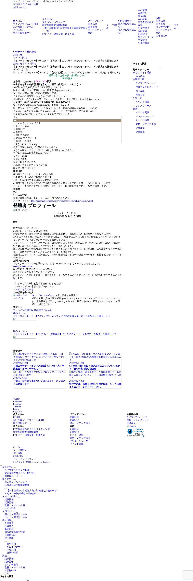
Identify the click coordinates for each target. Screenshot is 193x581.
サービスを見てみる (23, 289)
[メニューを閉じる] (1, 465)
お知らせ (17, 63)
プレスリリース (143, 105)
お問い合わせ (20, 7)
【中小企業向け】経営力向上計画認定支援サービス (33, 490)
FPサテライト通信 (142, 72)
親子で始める (45, 310)
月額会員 (140, 95)
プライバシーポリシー (24, 459)
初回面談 (140, 91)
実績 (135, 108)
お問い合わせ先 (24, 141)
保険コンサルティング (147, 87)
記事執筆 (140, 128)
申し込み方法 (22, 135)
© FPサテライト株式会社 (23, 462)
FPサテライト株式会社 (43, 295)
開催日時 (20, 129)
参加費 (19, 132)
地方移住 (140, 76)
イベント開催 (142, 112)
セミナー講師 (142, 120)
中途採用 (142, 40)
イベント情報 (29, 63)
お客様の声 (138, 79)
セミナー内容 (22, 126)
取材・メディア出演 (146, 124)
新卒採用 (142, 34)
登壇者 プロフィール (26, 138)
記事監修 (140, 132)
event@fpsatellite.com (23, 266)
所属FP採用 (143, 43)
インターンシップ (145, 116)
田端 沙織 (34, 310)
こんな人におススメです (28, 123)
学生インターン (146, 37)
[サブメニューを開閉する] (15, 467)
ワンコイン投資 (21, 310)
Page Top (17, 411)
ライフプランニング (146, 83)
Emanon (46, 462)
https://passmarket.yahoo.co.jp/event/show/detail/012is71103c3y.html (62, 201)
